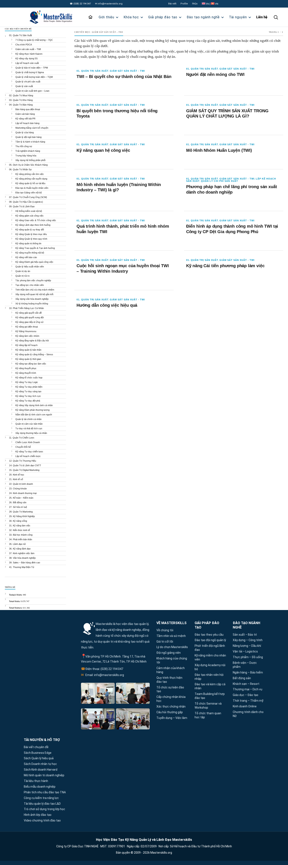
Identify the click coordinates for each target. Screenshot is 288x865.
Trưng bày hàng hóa (25, 155)
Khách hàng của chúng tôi (171, 660)
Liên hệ (261, 17)
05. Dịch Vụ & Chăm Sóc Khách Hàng (28, 165)
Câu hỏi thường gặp (169, 712)
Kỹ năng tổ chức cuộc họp (28, 377)
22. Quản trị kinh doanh (21, 484)
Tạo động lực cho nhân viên (29, 285)
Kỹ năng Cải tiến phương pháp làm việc (225, 265)
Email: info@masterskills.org (102, 675)
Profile (184, 3)
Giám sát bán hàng (25, 114)
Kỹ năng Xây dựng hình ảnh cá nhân (34, 405)
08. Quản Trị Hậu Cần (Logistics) (26, 202)
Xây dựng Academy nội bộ (210, 667)
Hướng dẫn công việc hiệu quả (107, 305)
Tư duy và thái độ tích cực (28, 428)
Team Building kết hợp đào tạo (210, 696)
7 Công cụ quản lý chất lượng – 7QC (34, 40)
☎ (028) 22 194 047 (80, 3)
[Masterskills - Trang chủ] (54, 17)
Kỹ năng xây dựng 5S (26, 58)
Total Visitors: (16, 607)
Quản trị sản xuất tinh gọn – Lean (32, 91)
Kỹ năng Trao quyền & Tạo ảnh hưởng (35, 248)
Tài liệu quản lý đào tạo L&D (42, 803)
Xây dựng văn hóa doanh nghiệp (31, 299)
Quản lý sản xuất (24, 86)
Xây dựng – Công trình (247, 640)
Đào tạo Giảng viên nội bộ (28, 192)
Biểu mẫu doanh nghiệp (39, 786)
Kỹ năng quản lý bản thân (28, 350)
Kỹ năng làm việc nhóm (27, 336)
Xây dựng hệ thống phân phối (30, 160)
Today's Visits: (16, 594)
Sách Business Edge (37, 752)
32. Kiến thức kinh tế (19, 530)
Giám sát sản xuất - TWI (127, 71)
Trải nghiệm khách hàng (27, 151)
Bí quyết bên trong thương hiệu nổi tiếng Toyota (117, 113)
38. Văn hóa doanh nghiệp (22, 558)
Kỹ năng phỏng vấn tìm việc (29, 174)
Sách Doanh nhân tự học (40, 764)
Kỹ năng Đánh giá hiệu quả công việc (34, 262)
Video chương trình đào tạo (42, 820)
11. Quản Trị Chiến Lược (21, 437)
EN (207, 4)
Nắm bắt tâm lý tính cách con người (33, 414)
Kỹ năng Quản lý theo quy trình (31, 239)
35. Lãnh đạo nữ (17, 544)
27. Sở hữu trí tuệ (18, 507)
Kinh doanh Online (245, 706)
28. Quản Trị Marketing (21, 511)
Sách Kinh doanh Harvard (40, 769)
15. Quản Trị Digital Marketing (24, 470)
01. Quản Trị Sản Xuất (93, 71)
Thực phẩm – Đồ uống (248, 657)
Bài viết (172, 3)
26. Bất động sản (17, 502)
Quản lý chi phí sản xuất (219, 181)
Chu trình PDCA (23, 44)
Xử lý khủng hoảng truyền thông (31, 303)
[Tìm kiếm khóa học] (276, 17)
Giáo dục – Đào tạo (245, 695)
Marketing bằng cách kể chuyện (31, 128)
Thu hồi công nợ (23, 146)
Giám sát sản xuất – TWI (28, 49)
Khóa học (131, 17)
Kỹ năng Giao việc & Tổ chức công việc (35, 220)
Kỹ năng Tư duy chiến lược (29, 451)
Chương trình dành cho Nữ (248, 714)
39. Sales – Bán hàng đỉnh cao (24, 562)
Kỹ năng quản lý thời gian (28, 359)
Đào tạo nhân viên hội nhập (209, 676)
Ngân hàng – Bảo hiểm (248, 672)
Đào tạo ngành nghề (203, 17)
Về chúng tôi (164, 630)
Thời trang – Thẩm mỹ (248, 700)
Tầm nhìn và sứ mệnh (171, 636)
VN (216, 4)
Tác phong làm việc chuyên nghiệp (33, 280)
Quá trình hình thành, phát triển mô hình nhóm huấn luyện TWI (123, 229)
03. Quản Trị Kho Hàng (21, 100)
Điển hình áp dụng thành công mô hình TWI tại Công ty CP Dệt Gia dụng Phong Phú (232, 229)
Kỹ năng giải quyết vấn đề (28, 313)
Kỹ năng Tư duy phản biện (28, 387)
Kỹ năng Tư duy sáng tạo (28, 391)
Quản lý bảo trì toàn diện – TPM (31, 67)
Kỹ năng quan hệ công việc (103, 150)
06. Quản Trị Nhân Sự (20, 169)
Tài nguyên (238, 17)
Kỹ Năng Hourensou (25, 331)
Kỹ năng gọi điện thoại (26, 326)
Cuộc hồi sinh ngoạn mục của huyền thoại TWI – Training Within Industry (123, 268)
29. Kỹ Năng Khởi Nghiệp (22, 516)
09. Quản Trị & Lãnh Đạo (22, 206)
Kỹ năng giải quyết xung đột (29, 317)
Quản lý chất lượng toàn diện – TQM (34, 77)
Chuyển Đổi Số (23, 447)
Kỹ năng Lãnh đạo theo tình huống (32, 225)
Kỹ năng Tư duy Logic (26, 382)
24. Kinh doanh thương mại (22, 493)
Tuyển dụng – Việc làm (171, 718)
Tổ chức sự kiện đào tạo (170, 689)
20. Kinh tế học (16, 474)
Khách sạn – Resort (246, 683)
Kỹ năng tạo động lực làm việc (30, 363)
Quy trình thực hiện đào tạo (169, 679)
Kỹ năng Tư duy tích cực (28, 396)
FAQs (195, 3)
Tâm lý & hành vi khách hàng (30, 141)
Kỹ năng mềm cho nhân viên (210, 657)
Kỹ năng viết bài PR (25, 118)
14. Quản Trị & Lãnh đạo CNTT (25, 465)
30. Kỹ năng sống (18, 521)
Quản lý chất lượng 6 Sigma (29, 72)
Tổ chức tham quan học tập (208, 715)
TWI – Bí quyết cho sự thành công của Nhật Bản (124, 76)
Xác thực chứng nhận (171, 706)
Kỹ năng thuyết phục (25, 368)
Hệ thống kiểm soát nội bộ (28, 211)
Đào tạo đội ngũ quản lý (210, 640)
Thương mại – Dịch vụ (247, 689)
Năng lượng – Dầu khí (247, 645)
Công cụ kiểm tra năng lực (41, 798)
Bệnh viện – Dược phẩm (245, 664)
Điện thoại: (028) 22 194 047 (102, 669)
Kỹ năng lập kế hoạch (26, 345)
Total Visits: (15, 601)
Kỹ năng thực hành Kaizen (28, 54)
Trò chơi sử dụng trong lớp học (44, 809)
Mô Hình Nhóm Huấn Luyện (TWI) (219, 150)
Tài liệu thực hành (36, 781)
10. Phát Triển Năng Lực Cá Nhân (26, 308)
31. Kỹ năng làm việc (19, 525)
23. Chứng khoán (18, 488)
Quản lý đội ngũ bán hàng (28, 137)
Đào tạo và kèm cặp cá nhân (210, 686)
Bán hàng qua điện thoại (27, 109)
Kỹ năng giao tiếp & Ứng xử (29, 322)
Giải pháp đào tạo (162, 17)
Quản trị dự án (22, 271)
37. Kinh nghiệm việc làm (21, 553)
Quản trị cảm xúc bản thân (29, 424)
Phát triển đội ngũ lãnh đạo (210, 647)
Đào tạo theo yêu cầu (209, 634)
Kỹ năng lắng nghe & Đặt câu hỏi (32, 340)
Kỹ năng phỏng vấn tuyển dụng (31, 178)
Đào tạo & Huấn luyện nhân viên (31, 188)
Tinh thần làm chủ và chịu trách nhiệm (34, 289)
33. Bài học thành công (20, 535)
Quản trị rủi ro (22, 276)
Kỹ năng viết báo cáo (26, 257)
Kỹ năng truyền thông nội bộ (29, 252)
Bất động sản (242, 678)
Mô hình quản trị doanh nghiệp (44, 775)
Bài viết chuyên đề (36, 747)
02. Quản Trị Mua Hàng (21, 95)
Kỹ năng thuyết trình (25, 373)
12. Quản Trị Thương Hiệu (22, 461)
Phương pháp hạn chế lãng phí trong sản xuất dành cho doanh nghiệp (231, 189)
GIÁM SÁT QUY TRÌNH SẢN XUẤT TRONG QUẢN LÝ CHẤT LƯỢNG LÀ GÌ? (227, 113)
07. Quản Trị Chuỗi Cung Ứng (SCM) (28, 197)
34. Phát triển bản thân (20, 539)
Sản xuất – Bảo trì (245, 634)
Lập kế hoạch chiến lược (28, 456)
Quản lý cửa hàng (24, 132)
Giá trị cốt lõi (164, 641)
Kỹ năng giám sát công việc (29, 215)
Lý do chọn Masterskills (172, 647)
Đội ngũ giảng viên (168, 652)
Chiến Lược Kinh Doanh (27, 442)
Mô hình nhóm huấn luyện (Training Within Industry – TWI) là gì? (119, 187)
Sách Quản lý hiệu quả (39, 758)
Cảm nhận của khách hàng (170, 670)
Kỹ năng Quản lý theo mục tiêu (31, 234)
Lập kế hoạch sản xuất (27, 63)
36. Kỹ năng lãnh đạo (20, 548)
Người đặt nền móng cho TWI (215, 74)
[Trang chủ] (90, 17)
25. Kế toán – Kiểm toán (21, 498)
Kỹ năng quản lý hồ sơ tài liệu (30, 183)
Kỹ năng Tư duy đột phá (27, 400)
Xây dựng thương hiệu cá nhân (31, 433)
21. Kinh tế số (16, 479)
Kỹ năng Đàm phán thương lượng (32, 410)
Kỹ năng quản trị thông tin (28, 243)
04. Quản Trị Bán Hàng (21, 104)
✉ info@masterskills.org (108, 3)
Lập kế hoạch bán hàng (27, 123)
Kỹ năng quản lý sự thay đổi (29, 229)
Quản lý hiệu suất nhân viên (29, 266)
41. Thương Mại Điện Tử (21, 567)
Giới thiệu (106, 17)
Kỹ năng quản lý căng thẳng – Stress (34, 354)
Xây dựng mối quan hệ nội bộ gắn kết (34, 294)
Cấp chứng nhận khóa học (171, 699)
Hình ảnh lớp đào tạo (37, 814)
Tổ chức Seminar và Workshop (208, 705)
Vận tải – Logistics (245, 651)
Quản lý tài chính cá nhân (28, 419)
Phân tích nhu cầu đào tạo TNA (45, 792)
